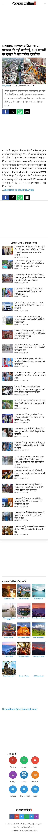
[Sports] (24, 775)
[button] (5, 111)
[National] (13, 789)
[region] (24, 25)
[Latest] (24, 760)
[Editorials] (35, 775)
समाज (3, 86)
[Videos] (35, 760)
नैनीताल (8, 86)
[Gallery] (13, 775)
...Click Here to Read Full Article (18, 189)
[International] (24, 789)
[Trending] (13, 760)
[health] (35, 789)
